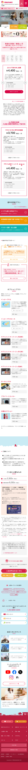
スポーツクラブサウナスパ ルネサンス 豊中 (10, 5)
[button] (3, 82)
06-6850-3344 (14, 609)
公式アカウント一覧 (14, 683)
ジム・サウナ (8, 58)
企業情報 (7, 754)
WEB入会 (8, 618)
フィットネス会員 (5, 27)
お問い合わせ (21, 575)
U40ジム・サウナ (12, 58)
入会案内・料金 (4, 731)
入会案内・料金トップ (8, 8)
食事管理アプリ (8, 589)
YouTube (8, 721)
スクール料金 (14, 26)
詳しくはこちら (17, 310)
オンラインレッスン (19, 589)
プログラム (17, 735)
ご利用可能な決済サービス (10, 552)
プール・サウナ (16, 58)
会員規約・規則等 (9, 756)
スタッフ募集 (14, 594)
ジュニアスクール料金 (23, 27)
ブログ (16, 740)
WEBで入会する (14, 91)
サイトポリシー (13, 754)
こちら (13, 503)
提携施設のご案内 (14, 749)
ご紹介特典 (14, 745)
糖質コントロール (21, 591)
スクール (3, 740)
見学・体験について (7, 575)
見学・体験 (17, 731)
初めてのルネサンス (5, 727)
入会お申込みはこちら (14, 571)
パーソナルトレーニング (8, 591)
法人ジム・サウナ (21, 58)
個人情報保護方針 (21, 754)
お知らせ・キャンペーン (20, 727)
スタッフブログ (22, 721)
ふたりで (3, 58)
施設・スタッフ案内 (5, 735)
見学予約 (8, 622)
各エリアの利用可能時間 (17, 101)
